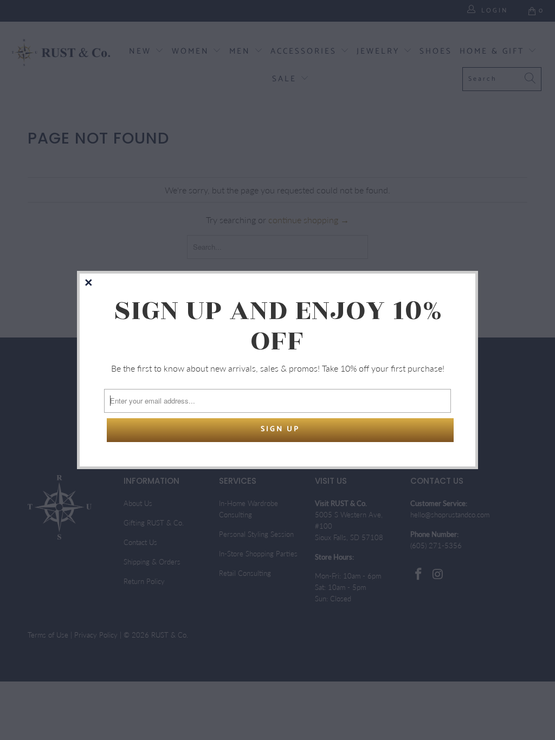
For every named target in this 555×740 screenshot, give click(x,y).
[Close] (89, 283)
